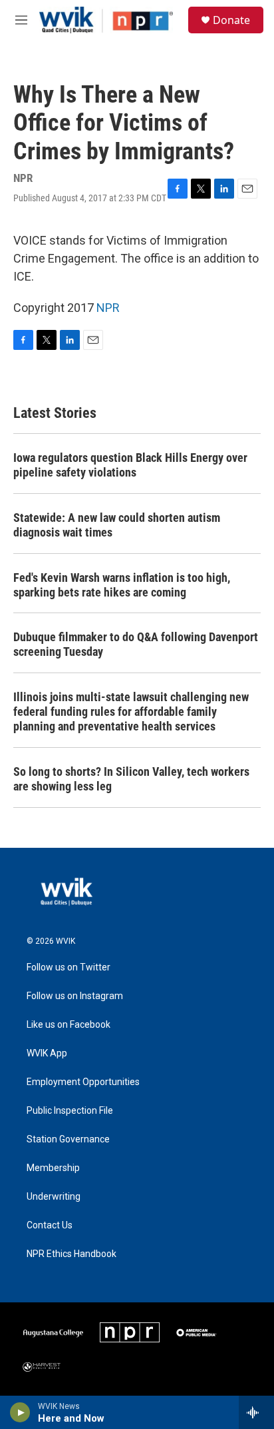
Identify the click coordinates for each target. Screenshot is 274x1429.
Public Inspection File (70, 1111)
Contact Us (49, 1225)
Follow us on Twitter (68, 967)
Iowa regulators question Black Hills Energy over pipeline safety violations (130, 465)
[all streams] (256, 1412)
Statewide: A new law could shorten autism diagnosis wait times (116, 525)
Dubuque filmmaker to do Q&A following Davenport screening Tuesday (135, 644)
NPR (108, 308)
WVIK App (47, 1053)
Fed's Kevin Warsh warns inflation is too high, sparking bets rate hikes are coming (121, 585)
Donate (231, 20)
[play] (20, 1412)
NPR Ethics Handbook (71, 1254)
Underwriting (53, 1197)
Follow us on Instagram (75, 996)
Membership (53, 1168)
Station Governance (68, 1139)
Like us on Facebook (68, 1025)
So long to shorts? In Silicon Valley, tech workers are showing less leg (131, 778)
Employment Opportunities (83, 1082)
